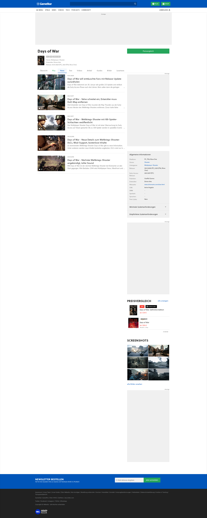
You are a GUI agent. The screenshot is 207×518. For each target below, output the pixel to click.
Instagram (51, 501)
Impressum (38, 492)
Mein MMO (53, 498)
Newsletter (105, 492)
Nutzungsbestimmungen (123, 492)
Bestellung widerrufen (88, 492)
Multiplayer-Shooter (151, 165)
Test (70, 70)
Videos (79, 70)
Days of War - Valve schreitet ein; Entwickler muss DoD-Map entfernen (92, 101)
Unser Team (47, 492)
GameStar (38, 498)
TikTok (57, 501)
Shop (167, 4)
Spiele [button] (47, 10)
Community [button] (86, 10)
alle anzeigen (163, 301)
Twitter (37, 501)
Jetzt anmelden (152, 480)
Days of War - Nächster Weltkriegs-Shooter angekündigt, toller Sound (88, 162)
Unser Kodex (56, 492)
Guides (99, 70)
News (62, 70)
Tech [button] (68, 10)
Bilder (109, 70)
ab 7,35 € (143, 313)
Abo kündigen (75, 492)
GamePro (45, 498)
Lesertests (120, 70)
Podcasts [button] (76, 10)
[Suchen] (135, 4)
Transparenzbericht (41, 494)
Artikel (89, 70)
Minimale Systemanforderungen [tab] (142, 207)
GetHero (60, 498)
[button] (39, 10)
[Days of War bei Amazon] (133, 323)
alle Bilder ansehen (134, 384)
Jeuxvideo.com (69, 498)
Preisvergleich (148, 51)
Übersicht (43, 70)
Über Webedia (65, 492)
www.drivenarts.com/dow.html (154, 184)
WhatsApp (63, 501)
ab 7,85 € (143, 325)
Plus (156, 4)
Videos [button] (61, 10)
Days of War (144, 322)
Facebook (44, 501)
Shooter (147, 162)
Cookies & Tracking (161, 492)
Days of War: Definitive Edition (152, 309)
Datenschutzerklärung (147, 492)
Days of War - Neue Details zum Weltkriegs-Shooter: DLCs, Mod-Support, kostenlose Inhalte (93, 141)
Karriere (98, 492)
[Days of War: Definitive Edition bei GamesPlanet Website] (133, 310)
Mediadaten (136, 492)
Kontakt (112, 492)
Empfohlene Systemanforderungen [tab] (143, 214)
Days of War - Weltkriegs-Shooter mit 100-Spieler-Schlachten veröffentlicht (92, 121)
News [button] (54, 10)
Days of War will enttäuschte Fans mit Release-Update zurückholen (94, 80)
